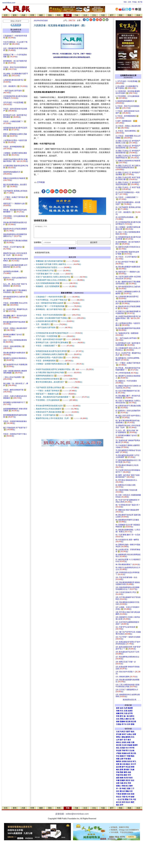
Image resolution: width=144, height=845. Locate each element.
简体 (125, 2)
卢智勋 (118, 753)
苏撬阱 (122, 780)
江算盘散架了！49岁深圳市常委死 (58, 297)
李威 (117, 775)
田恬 (121, 775)
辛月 (127, 748)
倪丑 (117, 791)
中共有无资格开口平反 (53, 271)
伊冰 (125, 783)
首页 (6, 15)
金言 (128, 753)
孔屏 (125, 708)
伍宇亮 (130, 713)
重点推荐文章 (15, 30)
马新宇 (127, 731)
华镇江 (124, 788)
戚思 (117, 778)
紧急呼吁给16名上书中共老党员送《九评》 (62, 418)
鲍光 (117, 769)
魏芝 (132, 802)
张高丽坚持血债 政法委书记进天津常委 (60, 351)
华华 (129, 775)
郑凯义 (122, 719)
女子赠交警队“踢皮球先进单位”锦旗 (59, 372)
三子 (132, 788)
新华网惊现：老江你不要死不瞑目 (58, 309)
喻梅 (121, 778)
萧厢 (132, 724)
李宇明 (131, 748)
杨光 (132, 731)
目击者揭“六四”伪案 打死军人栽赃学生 (58, 264)
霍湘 (126, 799)
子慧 (123, 797)
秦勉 (123, 737)
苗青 (117, 764)
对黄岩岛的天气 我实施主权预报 (57, 412)
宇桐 (123, 750)
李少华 (127, 797)
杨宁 (121, 740)
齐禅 (129, 783)
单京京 (118, 797)
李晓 (123, 786)
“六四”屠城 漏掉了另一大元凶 (54, 274)
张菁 (134, 734)
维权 (120, 15)
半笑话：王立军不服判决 (54, 415)
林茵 (128, 742)
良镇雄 (124, 753)
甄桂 (132, 756)
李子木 (124, 724)
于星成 (118, 794)
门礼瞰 (131, 769)
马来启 (122, 731)
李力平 (133, 764)
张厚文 (131, 716)
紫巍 (127, 791)
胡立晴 (133, 721)
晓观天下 (123, 756)
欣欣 (128, 794)
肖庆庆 (126, 778)
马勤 (121, 783)
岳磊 (129, 772)
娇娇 (132, 797)
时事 (32, 15)
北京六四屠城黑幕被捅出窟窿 (57, 283)
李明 (121, 713)
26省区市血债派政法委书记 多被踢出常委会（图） (65, 369)
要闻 (14, 15)
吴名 (117, 719)
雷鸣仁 (118, 737)
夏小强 (122, 764)
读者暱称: (38, 242)
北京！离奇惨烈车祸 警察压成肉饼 (58, 303)
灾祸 (67, 15)
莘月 (127, 750)
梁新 (128, 788)
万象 (76, 15)
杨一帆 (126, 716)
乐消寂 (122, 748)
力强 (125, 713)
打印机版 (41, 182)
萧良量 (126, 769)
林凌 (132, 794)
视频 (129, 15)
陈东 (131, 778)
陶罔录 (118, 761)
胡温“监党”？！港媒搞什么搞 (56, 394)
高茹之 (127, 764)
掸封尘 (118, 742)
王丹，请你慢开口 (51, 324)
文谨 (125, 711)
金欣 (121, 708)
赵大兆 (118, 802)
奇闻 (59, 15)
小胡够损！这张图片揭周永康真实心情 (60, 364)
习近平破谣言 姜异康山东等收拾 (57, 387)
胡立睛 (118, 745)
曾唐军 (135, 745)
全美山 (129, 734)
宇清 (125, 759)
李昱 (117, 716)
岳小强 (131, 719)
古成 (117, 731)
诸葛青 (124, 794)
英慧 (117, 759)
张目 (132, 780)
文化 (94, 15)
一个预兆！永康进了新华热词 (56, 391)
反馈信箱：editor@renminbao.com (72, 814)
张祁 (123, 802)
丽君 (117, 708)
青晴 (132, 767)
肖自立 (127, 802)
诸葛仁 (118, 786)
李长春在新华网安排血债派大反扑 (58, 406)
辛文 (121, 711)
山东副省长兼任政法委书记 (55, 321)
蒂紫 (128, 756)
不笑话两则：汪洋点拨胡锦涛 (57, 400)
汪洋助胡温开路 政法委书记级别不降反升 (59, 333)
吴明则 (124, 761)
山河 (117, 740)
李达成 (127, 767)
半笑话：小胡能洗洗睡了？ (55, 346)
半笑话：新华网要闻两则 (54, 361)
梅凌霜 (130, 708)
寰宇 (112, 15)
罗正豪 (118, 734)
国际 (50, 15)
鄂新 (121, 772)
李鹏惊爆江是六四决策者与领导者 (58, 261)
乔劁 (117, 772)
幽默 (41, 15)
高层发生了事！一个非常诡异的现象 (58, 306)
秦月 (129, 740)
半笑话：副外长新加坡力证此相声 (58, 339)
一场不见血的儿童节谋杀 (54, 327)
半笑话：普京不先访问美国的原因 (58, 315)
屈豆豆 (127, 780)
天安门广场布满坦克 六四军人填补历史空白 (61, 277)
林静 (117, 721)
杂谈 (138, 15)
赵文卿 (118, 767)
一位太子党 (120, 799)
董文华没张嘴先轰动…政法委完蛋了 (59, 382)
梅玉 (117, 805)
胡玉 (117, 748)
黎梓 (131, 786)
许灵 (131, 791)
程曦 (117, 713)
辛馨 (117, 780)
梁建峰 (122, 721)
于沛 (130, 799)
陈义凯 (133, 753)
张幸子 (124, 734)
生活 (85, 15)
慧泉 (129, 759)
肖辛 (128, 724)
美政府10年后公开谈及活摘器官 (57, 409)
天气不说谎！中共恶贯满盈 (55, 336)
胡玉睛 (127, 721)
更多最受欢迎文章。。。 (132, 700)
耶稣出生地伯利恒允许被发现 (57, 379)
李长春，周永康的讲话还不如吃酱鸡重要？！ (62, 397)
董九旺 (122, 791)
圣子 (125, 740)
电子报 (140, 2)
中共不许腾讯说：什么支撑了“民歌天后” (60, 300)
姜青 (121, 769)
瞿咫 (125, 772)
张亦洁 (129, 761)
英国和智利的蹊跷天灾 (54, 376)
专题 (103, 15)
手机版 (134, 2)
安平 (121, 805)
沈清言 (130, 711)
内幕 (23, 15)
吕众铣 (131, 750)
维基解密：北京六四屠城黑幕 (56, 286)
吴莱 (117, 783)
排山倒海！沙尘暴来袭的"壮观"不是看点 (61, 318)
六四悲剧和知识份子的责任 (53, 267)
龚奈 (127, 719)
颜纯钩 (127, 737)
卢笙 (134, 799)
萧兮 (121, 716)
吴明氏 (124, 742)
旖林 (125, 775)
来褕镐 (129, 745)
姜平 (123, 767)
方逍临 (118, 724)
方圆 (132, 742)
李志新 (118, 750)
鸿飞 (134, 761)
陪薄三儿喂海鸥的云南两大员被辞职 (58, 354)
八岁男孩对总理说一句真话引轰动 (58, 357)
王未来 (124, 745)
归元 (132, 737)
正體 (129, 2)
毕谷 (117, 756)
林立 (127, 786)
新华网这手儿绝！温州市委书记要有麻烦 (60, 342)
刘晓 (117, 711)
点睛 (121, 759)
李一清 (118, 788)
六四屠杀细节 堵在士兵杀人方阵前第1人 (60, 280)
